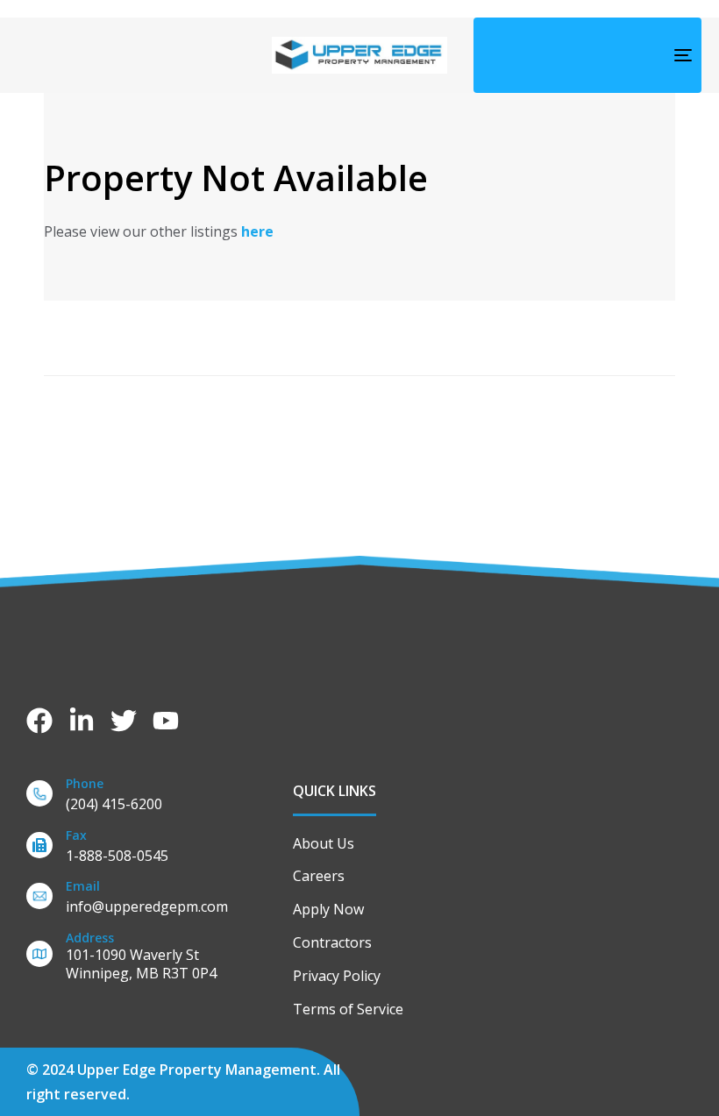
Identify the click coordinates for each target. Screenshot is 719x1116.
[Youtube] (166, 720)
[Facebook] (39, 720)
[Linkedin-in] (81, 720)
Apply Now (328, 909)
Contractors (332, 942)
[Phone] (150, 797)
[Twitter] (123, 720)
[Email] (150, 900)
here (257, 231)
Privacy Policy (337, 975)
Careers (319, 875)
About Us (323, 843)
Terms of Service (348, 1009)
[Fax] (150, 849)
